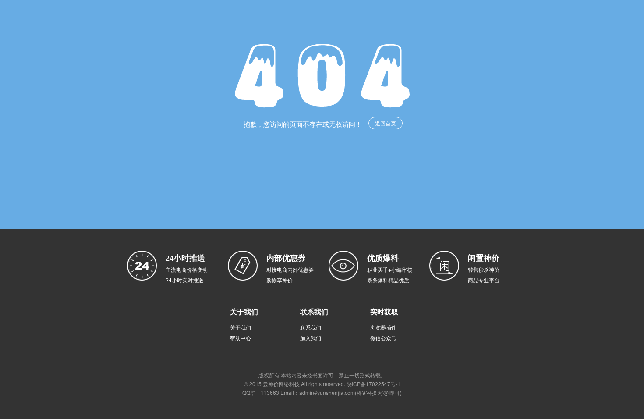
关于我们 (240, 327)
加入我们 (310, 337)
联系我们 (310, 327)
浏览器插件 (383, 327)
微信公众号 (383, 337)
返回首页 (385, 123)
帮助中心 (240, 337)
